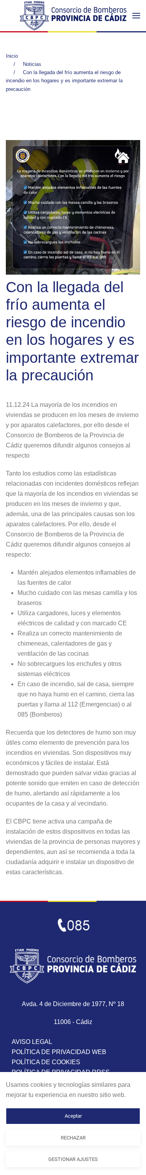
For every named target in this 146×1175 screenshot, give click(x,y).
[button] (136, 15)
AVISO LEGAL (32, 1041)
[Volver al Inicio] (73, 15)
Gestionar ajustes (73, 1159)
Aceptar (73, 1116)
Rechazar (73, 1138)
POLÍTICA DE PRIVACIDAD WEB (59, 1052)
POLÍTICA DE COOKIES (46, 1062)
